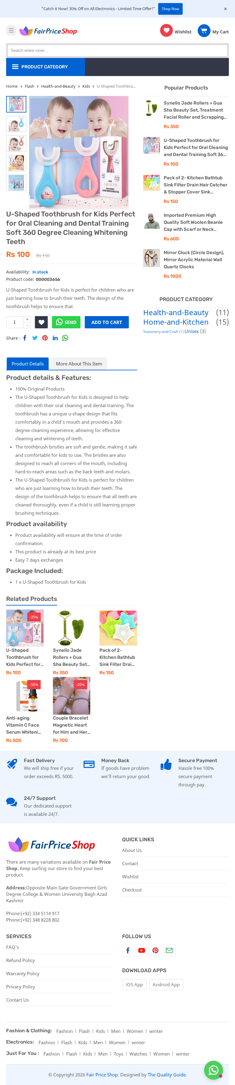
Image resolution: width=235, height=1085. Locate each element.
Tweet (35, 339)
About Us (132, 850)
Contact (130, 863)
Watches (138, 1054)
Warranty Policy (22, 973)
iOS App (134, 984)
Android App (166, 984)
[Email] (169, 950)
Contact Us (17, 1000)
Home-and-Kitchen (176, 322)
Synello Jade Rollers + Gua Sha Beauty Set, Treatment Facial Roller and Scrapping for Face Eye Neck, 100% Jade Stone (71, 658)
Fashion (64, 1031)
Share (25, 339)
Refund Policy (20, 960)
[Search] (224, 47)
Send (70, 322)
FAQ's (12, 947)
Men (116, 1031)
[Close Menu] (225, 9)
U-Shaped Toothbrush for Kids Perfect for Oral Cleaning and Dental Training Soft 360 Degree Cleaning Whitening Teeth (23, 658)
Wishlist (130, 876)
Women (135, 1031)
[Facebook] (128, 950)
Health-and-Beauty (175, 312)
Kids (100, 1031)
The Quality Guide (167, 1075)
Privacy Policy (20, 987)
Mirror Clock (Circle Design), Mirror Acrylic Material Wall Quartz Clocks (194, 259)
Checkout (132, 890)
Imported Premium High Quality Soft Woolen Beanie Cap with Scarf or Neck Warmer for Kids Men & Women (193, 222)
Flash (84, 1031)
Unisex (192, 331)
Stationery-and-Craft (160, 331)
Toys (118, 1054)
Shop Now (170, 8)
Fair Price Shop (102, 1075)
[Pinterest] (156, 950)
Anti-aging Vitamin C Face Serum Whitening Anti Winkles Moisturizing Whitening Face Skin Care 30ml (24, 725)
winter (156, 1031)
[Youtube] (142, 950)
